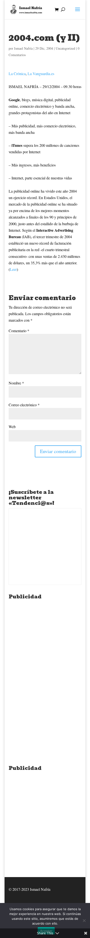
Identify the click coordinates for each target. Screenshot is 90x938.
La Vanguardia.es (41, 73)
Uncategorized (65, 48)
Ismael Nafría (23, 48)
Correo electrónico (24, 404)
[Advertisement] (45, 647)
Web (12, 426)
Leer (13, 269)
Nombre (16, 382)
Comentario (19, 330)
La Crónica (17, 73)
